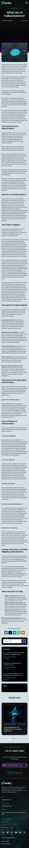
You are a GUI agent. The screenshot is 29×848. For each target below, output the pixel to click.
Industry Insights (8, 20)
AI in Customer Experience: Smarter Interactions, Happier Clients (14, 653)
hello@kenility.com (7, 800)
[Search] (23, 641)
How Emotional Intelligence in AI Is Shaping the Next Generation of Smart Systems (13, 675)
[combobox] (12, 641)
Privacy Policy (5, 841)
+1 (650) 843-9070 (7, 806)
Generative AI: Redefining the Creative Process (12, 664)
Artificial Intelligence (10, 667)
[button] (6, 632)
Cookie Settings (6, 844)
